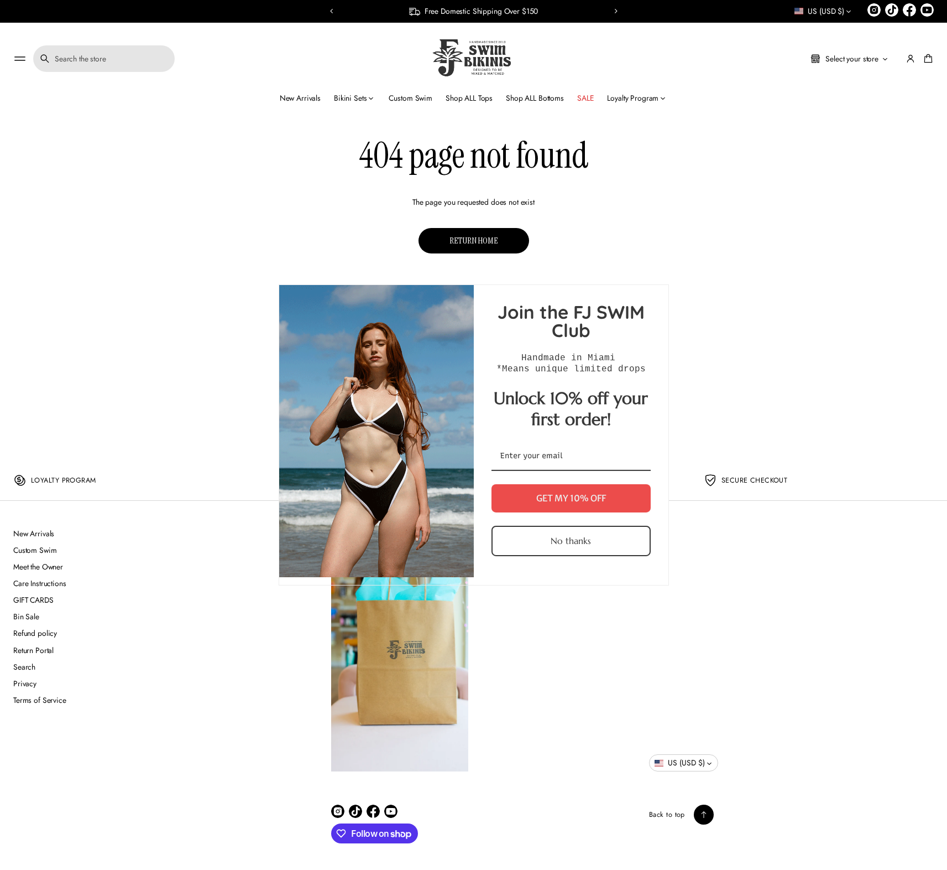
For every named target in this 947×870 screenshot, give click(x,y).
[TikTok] (891, 10)
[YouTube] (927, 10)
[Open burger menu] (20, 58)
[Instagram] (874, 10)
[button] (331, 11)
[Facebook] (909, 10)
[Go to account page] (910, 59)
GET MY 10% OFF (571, 498)
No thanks (571, 540)
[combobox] (104, 58)
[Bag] (926, 59)
